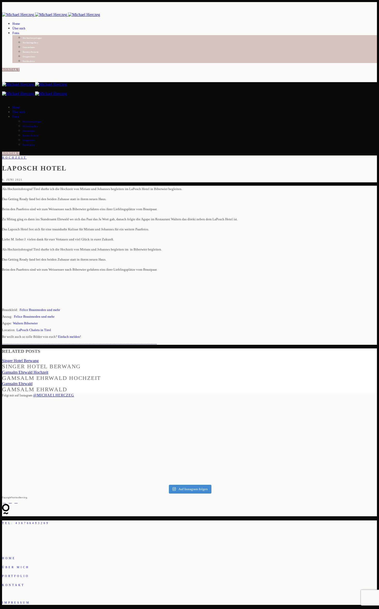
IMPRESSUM (16, 602)
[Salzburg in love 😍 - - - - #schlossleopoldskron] (48, 429)
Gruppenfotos (29, 57)
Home (16, 24)
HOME (9, 558)
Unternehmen (29, 47)
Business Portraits (30, 52)
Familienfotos (29, 61)
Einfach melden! (69, 337)
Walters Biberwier (25, 323)
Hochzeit (14, 157)
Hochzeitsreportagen (32, 38)
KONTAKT (11, 70)
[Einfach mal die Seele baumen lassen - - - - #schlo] (104, 438)
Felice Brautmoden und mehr (40, 310)
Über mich (18, 28)
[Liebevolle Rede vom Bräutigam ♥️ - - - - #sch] (161, 440)
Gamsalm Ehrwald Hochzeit (25, 372)
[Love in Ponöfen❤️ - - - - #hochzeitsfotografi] (331, 417)
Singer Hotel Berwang (20, 360)
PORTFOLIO (15, 575)
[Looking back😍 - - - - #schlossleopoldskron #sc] (218, 436)
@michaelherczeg (53, 395)
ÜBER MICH (15, 567)
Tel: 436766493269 (25, 523)
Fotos (15, 33)
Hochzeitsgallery (30, 43)
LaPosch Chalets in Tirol (34, 330)
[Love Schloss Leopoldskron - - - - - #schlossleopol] (275, 440)
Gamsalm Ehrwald (17, 383)
